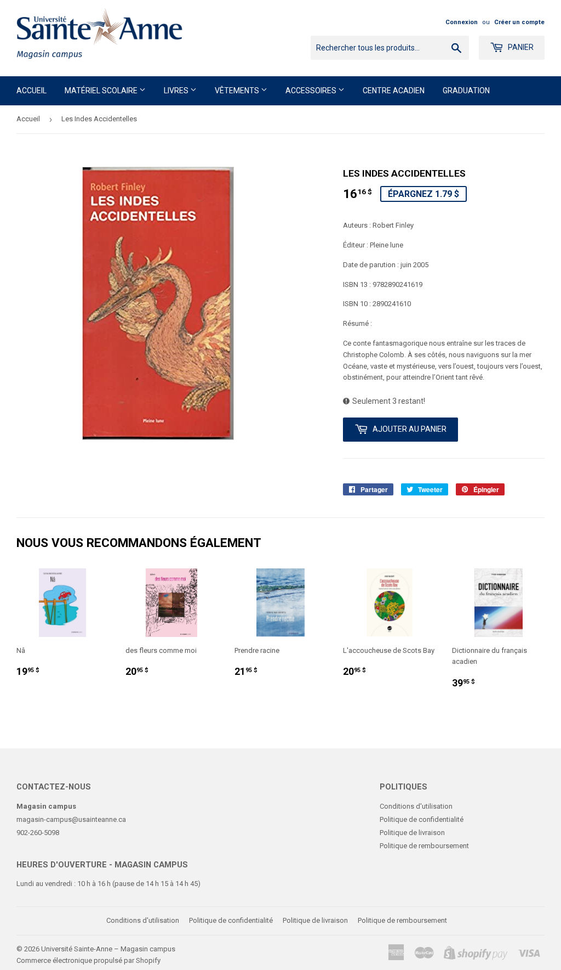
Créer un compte (519, 22)
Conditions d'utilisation (416, 806)
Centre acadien (394, 90)
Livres (177, 90)
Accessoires (311, 90)
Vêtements (238, 90)
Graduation (466, 90)
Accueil (31, 90)
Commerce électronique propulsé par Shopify (88, 960)
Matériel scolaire (102, 90)
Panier (520, 47)
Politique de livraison (412, 832)
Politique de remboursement (424, 846)
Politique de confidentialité (421, 819)
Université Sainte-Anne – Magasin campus (108, 949)
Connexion (461, 22)
